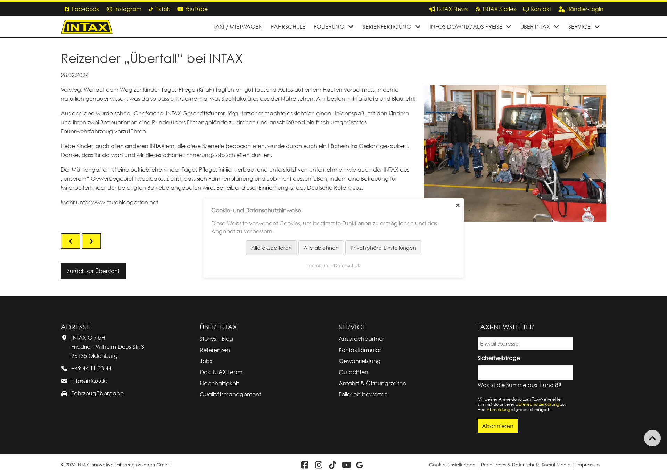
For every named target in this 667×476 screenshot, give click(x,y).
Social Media (556, 464)
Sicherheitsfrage (500, 357)
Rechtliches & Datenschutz (510, 464)
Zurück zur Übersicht (93, 271)
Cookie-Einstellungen (452, 464)
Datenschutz (347, 265)
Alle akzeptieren (271, 248)
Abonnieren (497, 425)
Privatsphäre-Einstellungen (383, 248)
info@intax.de (89, 380)
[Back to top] (652, 438)
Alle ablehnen (321, 248)
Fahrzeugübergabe (97, 393)
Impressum (588, 464)
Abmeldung (498, 409)
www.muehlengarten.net (124, 202)
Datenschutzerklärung (537, 404)
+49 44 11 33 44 (91, 368)
